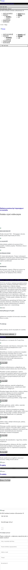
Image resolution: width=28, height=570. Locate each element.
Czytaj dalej (3, 362)
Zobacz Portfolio (5, 480)
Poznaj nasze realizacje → (8, 334)
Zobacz (14, 468)
